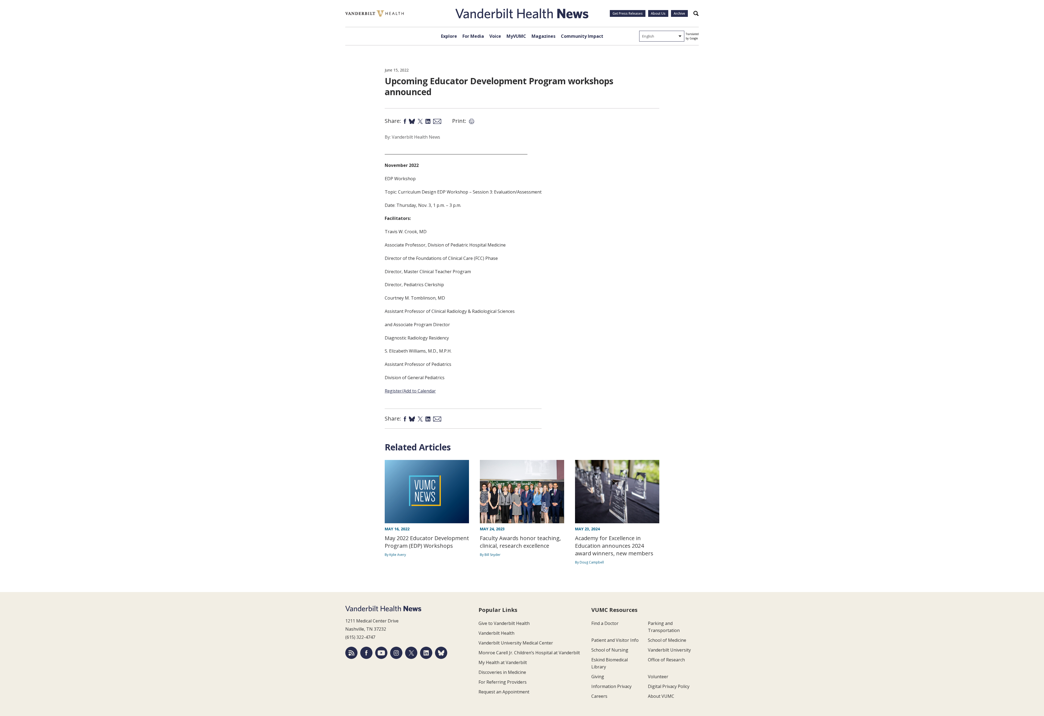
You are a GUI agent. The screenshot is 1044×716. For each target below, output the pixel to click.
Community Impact (582, 36)
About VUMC (661, 696)
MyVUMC (516, 36)
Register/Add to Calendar (410, 391)
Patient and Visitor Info (615, 640)
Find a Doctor (605, 623)
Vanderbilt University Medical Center (515, 643)
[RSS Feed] (351, 653)
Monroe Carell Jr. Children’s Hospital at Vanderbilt (529, 653)
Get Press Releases (628, 13)
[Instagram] (396, 653)
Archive (679, 13)
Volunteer (658, 677)
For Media (473, 36)
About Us (658, 13)
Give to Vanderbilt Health (504, 623)
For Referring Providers (502, 682)
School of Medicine (667, 640)
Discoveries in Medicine (502, 672)
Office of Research (666, 660)
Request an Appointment (503, 692)
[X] (411, 653)
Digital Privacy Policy (668, 686)
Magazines (543, 36)
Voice (495, 36)
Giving (597, 677)
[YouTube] (381, 653)
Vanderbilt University (669, 650)
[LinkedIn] (426, 653)
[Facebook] (366, 653)
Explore (449, 36)
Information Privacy (611, 686)
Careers (599, 696)
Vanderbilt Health (496, 633)
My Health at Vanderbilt (502, 662)
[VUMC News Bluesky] (441, 653)
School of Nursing (609, 650)
